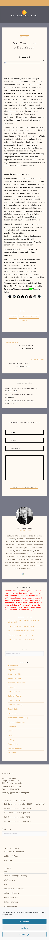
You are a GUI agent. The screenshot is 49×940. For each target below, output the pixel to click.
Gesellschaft (12, 709)
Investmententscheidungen (19, 718)
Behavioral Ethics (14, 674)
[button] (9, 296)
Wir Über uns (9, 880)
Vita (5, 884)
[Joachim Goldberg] (24, 13)
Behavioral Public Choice (17, 683)
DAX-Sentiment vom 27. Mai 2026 (21, 639)
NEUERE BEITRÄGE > (37, 360)
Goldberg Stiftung (11, 856)
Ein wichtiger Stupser (19, 363)
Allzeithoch (13, 317)
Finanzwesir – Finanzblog (14, 852)
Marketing (12, 726)
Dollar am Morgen (15, 700)
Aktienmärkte (13, 665)
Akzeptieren (24, 921)
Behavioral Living (14, 678)
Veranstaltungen (10, 906)
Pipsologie (8, 860)
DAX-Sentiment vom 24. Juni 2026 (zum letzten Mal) (23, 621)
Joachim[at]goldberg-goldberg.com (15, 793)
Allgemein (12, 670)
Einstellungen (24, 934)
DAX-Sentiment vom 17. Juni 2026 (21, 626)
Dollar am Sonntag (15, 704)
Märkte (24, 37)
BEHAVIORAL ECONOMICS (14, 889)
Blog (6, 871)
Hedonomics (13, 713)
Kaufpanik (24, 320)
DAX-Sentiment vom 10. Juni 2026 (21, 631)
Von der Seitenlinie (15, 748)
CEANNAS (11, 687)
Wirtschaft (12, 753)
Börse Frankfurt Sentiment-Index (29, 317)
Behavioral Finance (11, 893)
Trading (11, 739)
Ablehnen (24, 928)
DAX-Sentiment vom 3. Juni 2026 (20, 635)
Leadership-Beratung (16, 722)
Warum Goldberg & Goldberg (15, 876)
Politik (10, 735)
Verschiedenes (13, 744)
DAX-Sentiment (26, 346)
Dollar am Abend (14, 696)
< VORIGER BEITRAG (11, 342)
